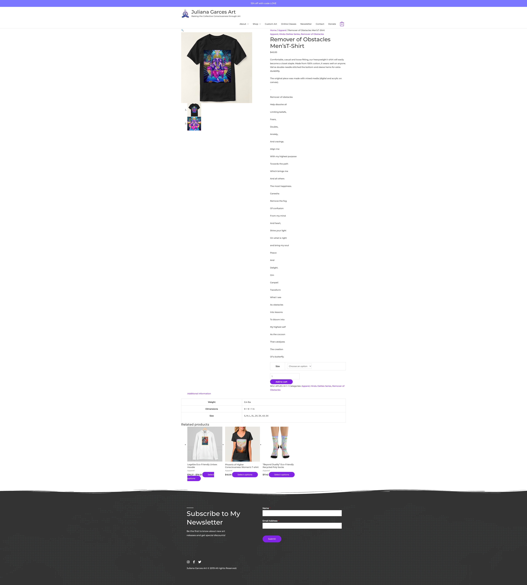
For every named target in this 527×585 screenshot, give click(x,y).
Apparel (282, 30)
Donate (332, 24)
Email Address (271, 520)
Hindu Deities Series (289, 34)
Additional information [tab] (199, 393)
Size (278, 366)
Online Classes (288, 24)
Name (266, 508)
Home (273, 30)
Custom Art (271, 24)
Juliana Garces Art (213, 12)
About (243, 24)
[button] (182, 30)
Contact (320, 24)
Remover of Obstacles (312, 34)
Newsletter (306, 24)
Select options (245, 474)
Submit (272, 539)
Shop (255, 24)
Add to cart (281, 381)
